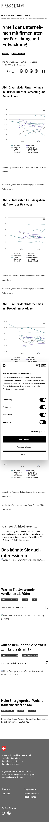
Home (3, 16)
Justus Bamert (7, 608)
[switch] (42, 407)
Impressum (30, 789)
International (7, 711)
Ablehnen (25, 455)
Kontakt (6, 793)
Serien (11, 16)
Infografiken (22, 16)
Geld (34, 600)
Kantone (32, 711)
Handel (21, 711)
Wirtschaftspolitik (10, 600)
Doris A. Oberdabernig (34, 719)
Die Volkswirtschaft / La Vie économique (19, 62)
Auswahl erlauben (24, 447)
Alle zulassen (24, 439)
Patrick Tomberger (9, 722)
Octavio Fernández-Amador (13, 719)
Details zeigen (36, 432)
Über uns (6, 789)
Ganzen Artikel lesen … (19, 526)
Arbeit (25, 600)
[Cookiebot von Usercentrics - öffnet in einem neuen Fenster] (35, 365)
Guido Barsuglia (8, 663)
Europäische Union (30, 655)
